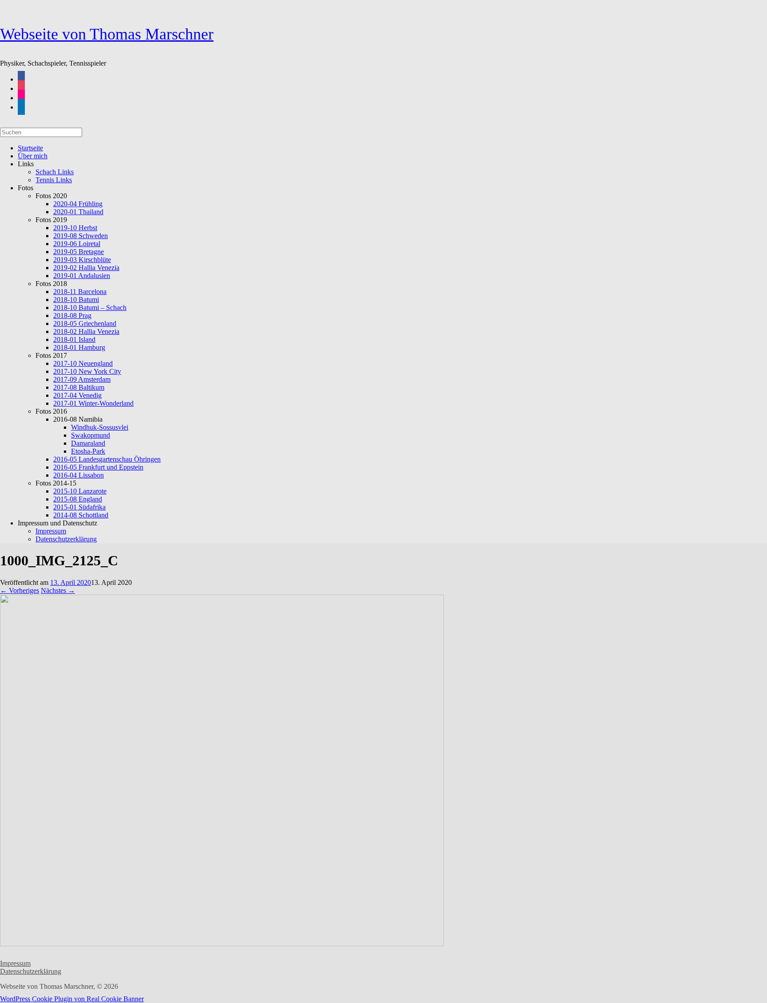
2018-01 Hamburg (79, 347)
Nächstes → (58, 590)
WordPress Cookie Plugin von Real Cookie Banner (72, 999)
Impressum (15, 963)
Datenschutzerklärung (66, 539)
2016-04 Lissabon (78, 475)
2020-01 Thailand (78, 211)
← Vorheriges (19, 590)
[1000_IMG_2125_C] (222, 944)
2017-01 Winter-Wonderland (93, 403)
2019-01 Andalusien (81, 275)
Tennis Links (54, 180)
